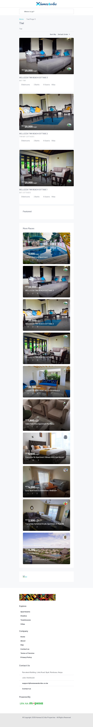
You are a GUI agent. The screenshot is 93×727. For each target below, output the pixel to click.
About (22, 641)
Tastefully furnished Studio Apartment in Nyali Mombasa (44, 524)
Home (22, 637)
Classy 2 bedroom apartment (36, 257)
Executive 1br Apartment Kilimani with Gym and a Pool (44, 457)
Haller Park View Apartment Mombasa (39, 424)
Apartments (25, 612)
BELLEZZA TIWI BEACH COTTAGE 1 (33, 189)
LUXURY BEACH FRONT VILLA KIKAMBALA (42, 390)
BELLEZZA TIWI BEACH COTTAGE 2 (33, 133)
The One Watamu (32, 553)
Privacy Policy (26, 657)
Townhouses (25, 620)
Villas (22, 624)
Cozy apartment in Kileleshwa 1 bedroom (41, 490)
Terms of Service (27, 653)
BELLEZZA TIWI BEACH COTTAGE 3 (33, 77)
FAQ (22, 645)
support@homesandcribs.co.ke (35, 683)
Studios (23, 616)
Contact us (24, 649)
